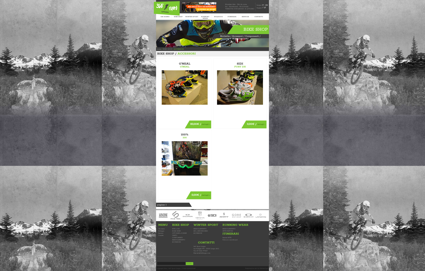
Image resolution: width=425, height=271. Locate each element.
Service (160, 233)
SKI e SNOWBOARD (200, 231)
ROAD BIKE (176, 231)
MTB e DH (176, 229)
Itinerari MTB (226, 238)
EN (266, 5)
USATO (174, 235)
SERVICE (245, 17)
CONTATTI (258, 17)
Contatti (160, 235)
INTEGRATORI (227, 231)
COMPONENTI (177, 238)
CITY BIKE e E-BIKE (179, 233)
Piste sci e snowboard (230, 240)
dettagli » (206, 124)
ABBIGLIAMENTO (178, 240)
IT (263, 5)
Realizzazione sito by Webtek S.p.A (256, 268)
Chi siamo (161, 229)
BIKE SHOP (167, 49)
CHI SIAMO (164, 17)
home (159, 49)
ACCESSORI (176, 242)
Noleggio (161, 231)
